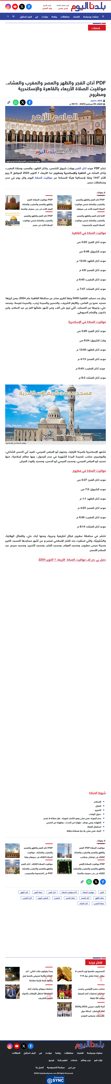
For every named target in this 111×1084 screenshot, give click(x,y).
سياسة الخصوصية (56, 1067)
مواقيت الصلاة (88, 892)
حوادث (45, 16)
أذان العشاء (83, 903)
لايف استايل (26, 16)
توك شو (98, 1060)
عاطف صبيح (97, 100)
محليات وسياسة (91, 16)
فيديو (51, 1060)
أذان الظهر (24, 892)
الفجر (102, 892)
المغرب (57, 897)
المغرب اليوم (43, 897)
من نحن (71, 1067)
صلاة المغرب (99, 903)
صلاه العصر (70, 897)
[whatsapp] (9, 102)
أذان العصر (85, 897)
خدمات (74, 1060)
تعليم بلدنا (62, 1060)
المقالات (16, 1052)
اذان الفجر (52, 892)
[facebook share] (30, 102)
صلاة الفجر (38, 892)
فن (36, 16)
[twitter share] (23, 102)
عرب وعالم (86, 1060)
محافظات (65, 16)
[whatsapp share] (16, 102)
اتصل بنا (40, 1067)
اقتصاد (76, 16)
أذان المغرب (27, 897)
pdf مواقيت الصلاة (69, 892)
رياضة (54, 16)
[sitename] (89, 1045)
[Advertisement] (55, 54)
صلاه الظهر (99, 897)
